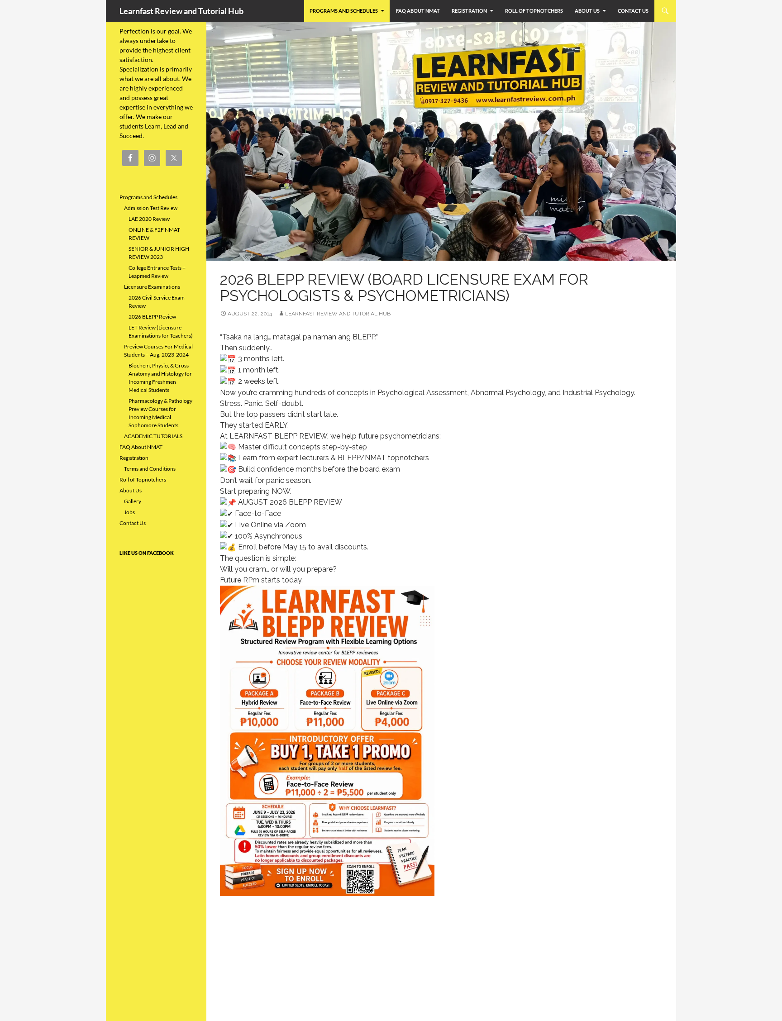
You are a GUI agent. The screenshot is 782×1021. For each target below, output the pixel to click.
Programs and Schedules (344, 11)
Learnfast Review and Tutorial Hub (181, 11)
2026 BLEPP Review (152, 316)
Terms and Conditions (150, 468)
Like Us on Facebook (146, 553)
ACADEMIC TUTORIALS (153, 436)
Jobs (129, 512)
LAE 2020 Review (149, 218)
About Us (587, 11)
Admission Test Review (150, 208)
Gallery (132, 501)
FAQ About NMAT (418, 11)
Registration (469, 11)
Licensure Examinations (152, 286)
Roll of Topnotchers (534, 11)
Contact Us (633, 11)
